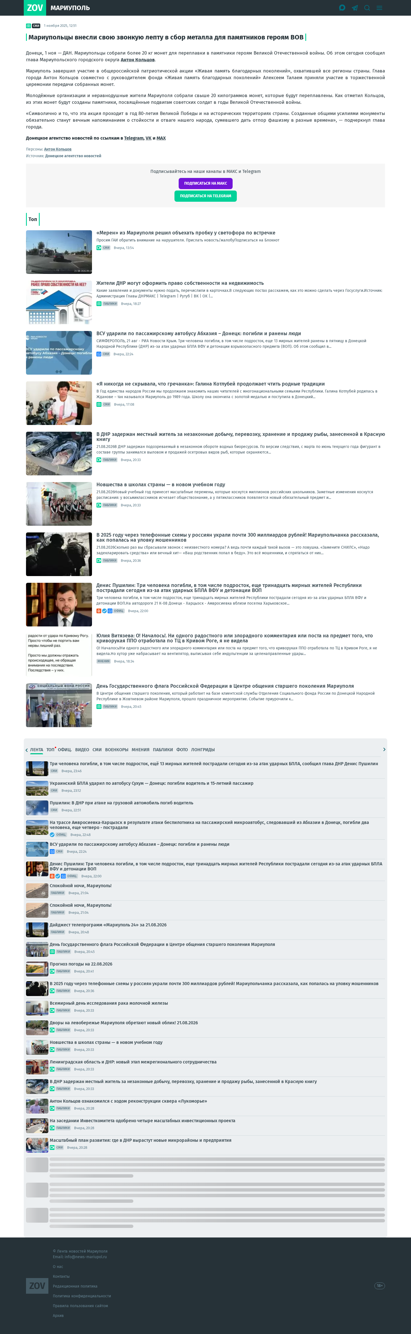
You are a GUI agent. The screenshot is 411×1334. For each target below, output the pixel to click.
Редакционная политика (75, 1286)
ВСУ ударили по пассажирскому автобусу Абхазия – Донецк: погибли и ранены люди (198, 333)
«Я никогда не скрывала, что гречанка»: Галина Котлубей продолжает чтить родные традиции (210, 384)
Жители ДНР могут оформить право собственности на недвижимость (180, 283)
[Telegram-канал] (354, 7)
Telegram (133, 138)
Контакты (61, 1276)
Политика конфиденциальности (82, 1296)
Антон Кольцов (138, 60)
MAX (161, 138)
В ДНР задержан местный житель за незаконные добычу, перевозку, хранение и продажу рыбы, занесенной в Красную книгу (240, 436)
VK (149, 138)
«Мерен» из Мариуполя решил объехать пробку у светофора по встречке (185, 233)
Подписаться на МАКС (205, 183)
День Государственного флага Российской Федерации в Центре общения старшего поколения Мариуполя (225, 686)
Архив (58, 1315)
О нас (58, 1266)
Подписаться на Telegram (205, 196)
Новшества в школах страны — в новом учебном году (160, 485)
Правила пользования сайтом (80, 1306)
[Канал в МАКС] (342, 7)
